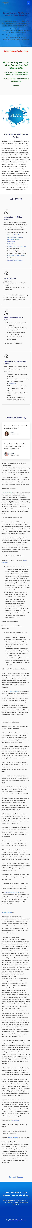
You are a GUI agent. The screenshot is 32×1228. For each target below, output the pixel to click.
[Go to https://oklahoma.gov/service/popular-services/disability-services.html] (16, 236)
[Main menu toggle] (28, 3)
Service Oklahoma (7, 492)
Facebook (16, 85)
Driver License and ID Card (12, 892)
